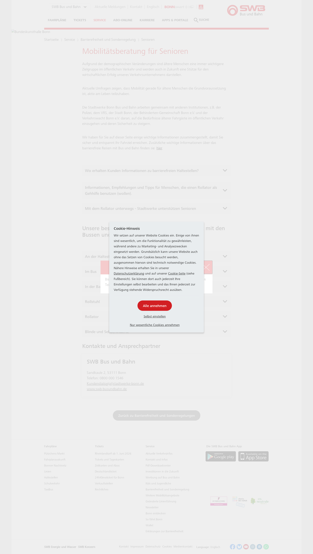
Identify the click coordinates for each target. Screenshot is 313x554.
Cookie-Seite (176, 273)
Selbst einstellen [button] (155, 316)
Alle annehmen (154, 306)
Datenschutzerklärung (129, 273)
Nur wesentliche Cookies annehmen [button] (155, 325)
